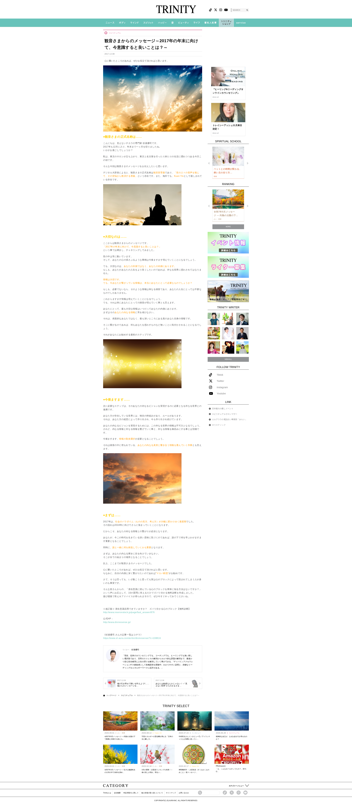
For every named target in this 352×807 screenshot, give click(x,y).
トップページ (111, 695)
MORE (228, 227)
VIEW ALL (228, 359)
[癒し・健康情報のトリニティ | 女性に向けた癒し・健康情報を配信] (176, 9)
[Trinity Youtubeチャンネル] (245, 793)
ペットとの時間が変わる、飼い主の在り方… (228, 171)
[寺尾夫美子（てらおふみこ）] (214, 347)
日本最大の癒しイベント (222, 408)
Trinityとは (107, 793)
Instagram (222, 387)
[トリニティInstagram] (220, 10)
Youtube (221, 393)
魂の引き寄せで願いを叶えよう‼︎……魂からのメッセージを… (133, 684)
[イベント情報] (228, 242)
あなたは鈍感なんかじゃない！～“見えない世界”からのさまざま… (171, 684)
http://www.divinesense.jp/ (117, 622)
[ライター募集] (228, 267)
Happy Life (158, 733)
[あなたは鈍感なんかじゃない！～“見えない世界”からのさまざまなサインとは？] (193, 683)
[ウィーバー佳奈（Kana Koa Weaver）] (228, 319)
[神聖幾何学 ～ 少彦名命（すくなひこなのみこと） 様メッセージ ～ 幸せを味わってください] (194, 754)
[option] (228, 163)
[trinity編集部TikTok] (225, 793)
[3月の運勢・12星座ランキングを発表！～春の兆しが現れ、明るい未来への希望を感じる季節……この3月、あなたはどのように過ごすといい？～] (157, 754)
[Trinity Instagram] (239, 793)
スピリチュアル (115, 33)
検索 (247, 10)
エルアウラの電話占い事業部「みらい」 (229, 419)
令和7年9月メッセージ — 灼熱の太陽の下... (226, 213)
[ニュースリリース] (228, 291)
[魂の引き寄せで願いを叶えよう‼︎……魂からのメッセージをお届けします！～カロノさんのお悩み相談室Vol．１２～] (112, 683)
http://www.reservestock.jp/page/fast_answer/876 (129, 612)
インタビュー (196, 733)
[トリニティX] (215, 10)
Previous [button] (209, 163)
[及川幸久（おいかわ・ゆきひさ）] (242, 333)
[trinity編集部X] (232, 793)
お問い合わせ (184, 793)
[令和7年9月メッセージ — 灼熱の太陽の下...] (228, 199)
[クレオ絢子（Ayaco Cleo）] (214, 333)
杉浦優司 (135, 650)
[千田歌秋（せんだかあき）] (228, 347)
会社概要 (117, 793)
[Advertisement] (228, 47)
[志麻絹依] (214, 319)
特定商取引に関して (130, 793)
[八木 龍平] (242, 319)
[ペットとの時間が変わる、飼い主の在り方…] (228, 156)
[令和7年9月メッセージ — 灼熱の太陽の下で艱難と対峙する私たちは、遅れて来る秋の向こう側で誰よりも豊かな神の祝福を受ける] (120, 721)
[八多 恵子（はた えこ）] (242, 347)
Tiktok (220, 375)
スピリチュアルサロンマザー (224, 414)
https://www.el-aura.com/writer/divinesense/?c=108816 (132, 638)
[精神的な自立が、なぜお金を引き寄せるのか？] (232, 721)
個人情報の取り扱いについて (152, 793)
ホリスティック (219, 425)
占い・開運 (121, 733)
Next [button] (247, 163)
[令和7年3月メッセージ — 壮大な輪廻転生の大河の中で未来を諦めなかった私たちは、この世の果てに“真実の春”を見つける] (120, 754)
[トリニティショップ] (226, 23)
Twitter (220, 381)
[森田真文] (228, 333)
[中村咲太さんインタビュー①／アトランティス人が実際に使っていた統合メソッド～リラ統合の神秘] (194, 721)
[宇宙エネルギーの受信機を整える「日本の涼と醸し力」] (157, 721)
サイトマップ (171, 793)
